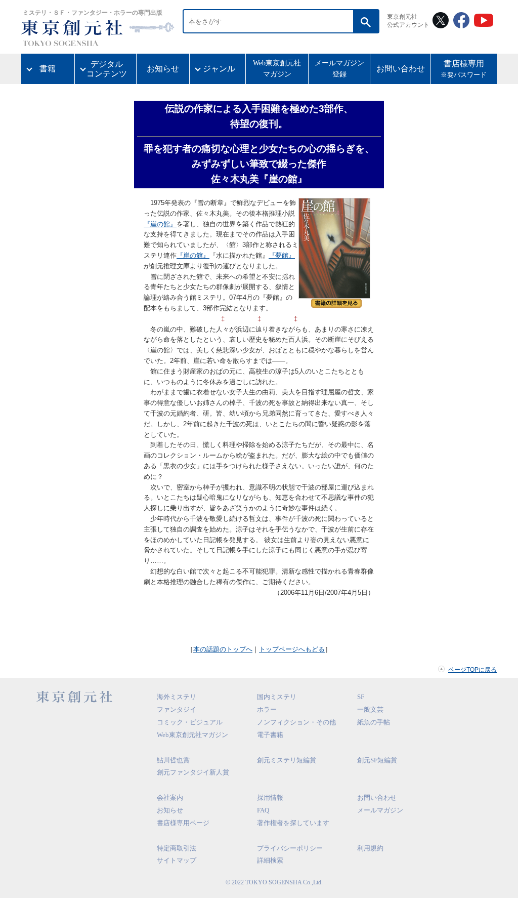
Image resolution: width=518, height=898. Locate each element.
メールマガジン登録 (339, 68)
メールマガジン (380, 810)
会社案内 (170, 797)
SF (360, 697)
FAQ (263, 810)
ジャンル (219, 68)
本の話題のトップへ (222, 649)
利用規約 (370, 848)
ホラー (267, 709)
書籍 (47, 68)
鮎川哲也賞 (173, 760)
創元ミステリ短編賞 (286, 760)
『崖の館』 (160, 224)
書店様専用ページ (183, 823)
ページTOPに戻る (472, 669)
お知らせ (163, 68)
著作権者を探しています (293, 823)
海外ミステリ (176, 697)
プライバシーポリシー (290, 848)
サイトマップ (176, 860)
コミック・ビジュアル (190, 722)
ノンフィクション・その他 (296, 722)
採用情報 (270, 797)
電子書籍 (270, 735)
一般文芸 (370, 709)
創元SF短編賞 (377, 760)
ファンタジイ (176, 709)
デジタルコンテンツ (107, 69)
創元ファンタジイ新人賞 (193, 772)
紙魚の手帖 (373, 722)
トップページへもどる (292, 649)
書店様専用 (464, 69)
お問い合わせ (400, 68)
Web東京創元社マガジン (277, 68)
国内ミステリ (276, 697)
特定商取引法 (176, 848)
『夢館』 (282, 255)
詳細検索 (270, 860)
